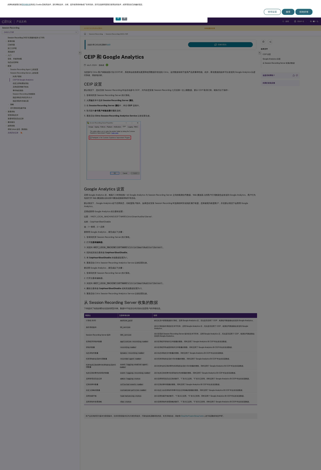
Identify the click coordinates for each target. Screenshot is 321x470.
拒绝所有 (303, 12)
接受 (288, 12)
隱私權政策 (26, 5)
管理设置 (272, 12)
